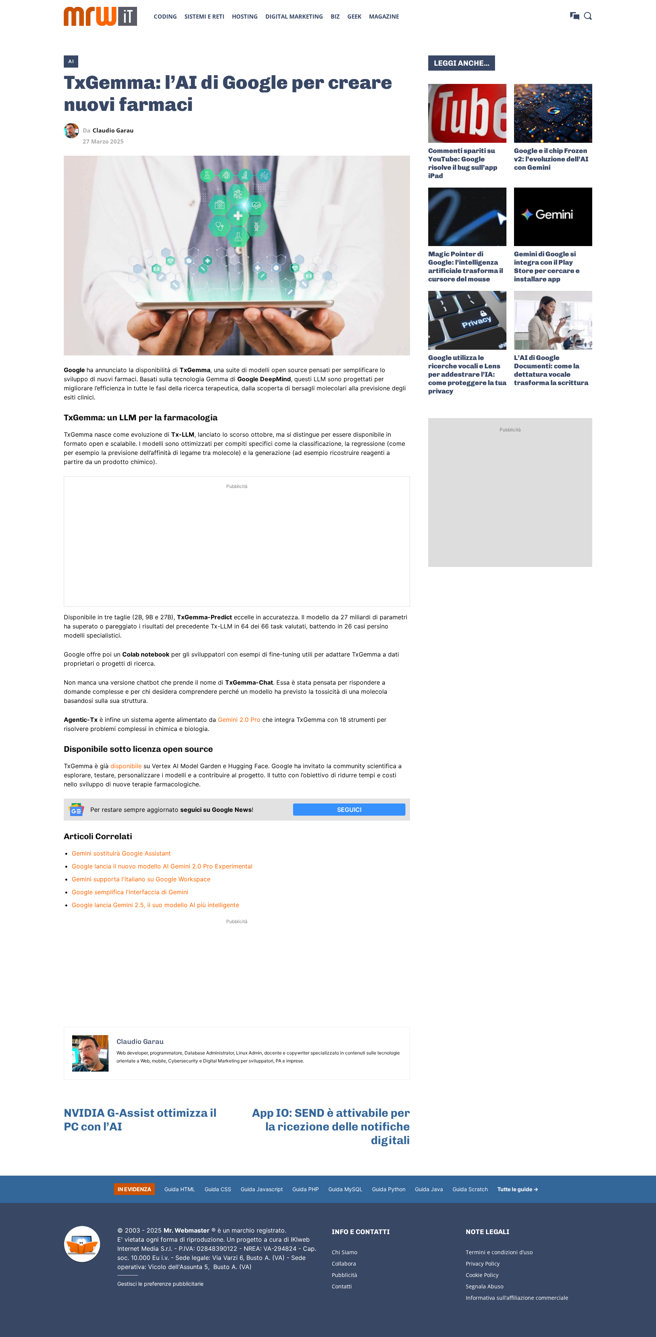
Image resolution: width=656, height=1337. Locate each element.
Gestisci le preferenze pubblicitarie (160, 1283)
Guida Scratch (470, 1189)
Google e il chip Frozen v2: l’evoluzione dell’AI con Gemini (551, 159)
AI (71, 61)
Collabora (344, 1263)
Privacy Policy (483, 1263)
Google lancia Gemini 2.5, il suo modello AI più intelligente (155, 905)
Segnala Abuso (484, 1286)
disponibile (127, 766)
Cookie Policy (482, 1275)
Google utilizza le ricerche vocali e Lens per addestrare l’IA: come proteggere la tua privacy (467, 374)
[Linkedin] (350, 130)
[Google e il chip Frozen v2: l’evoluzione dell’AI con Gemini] (553, 113)
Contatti (342, 1286)
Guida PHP (305, 1189)
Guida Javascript (262, 1189)
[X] (332, 130)
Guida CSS (218, 1189)
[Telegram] (385, 130)
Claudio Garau (113, 130)
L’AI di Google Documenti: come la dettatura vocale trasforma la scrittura (551, 370)
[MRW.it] (100, 16)
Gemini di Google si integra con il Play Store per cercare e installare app (547, 266)
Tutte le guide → (517, 1189)
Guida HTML (179, 1189)
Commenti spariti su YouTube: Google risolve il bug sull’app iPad (462, 163)
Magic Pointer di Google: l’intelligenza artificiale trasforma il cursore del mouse (465, 266)
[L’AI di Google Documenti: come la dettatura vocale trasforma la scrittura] (553, 320)
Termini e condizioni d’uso (499, 1252)
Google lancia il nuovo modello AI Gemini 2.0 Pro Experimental (162, 866)
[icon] (574, 16)
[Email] (402, 130)
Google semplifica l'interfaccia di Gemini (130, 892)
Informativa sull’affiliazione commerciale (517, 1297)
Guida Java (429, 1189)
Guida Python (388, 1189)
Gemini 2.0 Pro (239, 719)
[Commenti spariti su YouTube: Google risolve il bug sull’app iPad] (467, 113)
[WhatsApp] (367, 130)
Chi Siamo (344, 1252)
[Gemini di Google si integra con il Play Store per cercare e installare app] (553, 217)
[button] (587, 15)
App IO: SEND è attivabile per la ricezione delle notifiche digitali (331, 1126)
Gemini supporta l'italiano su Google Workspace (141, 879)
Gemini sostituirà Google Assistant (121, 853)
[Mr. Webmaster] (82, 1244)
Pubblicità (344, 1275)
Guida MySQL (345, 1189)
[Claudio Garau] (73, 130)
